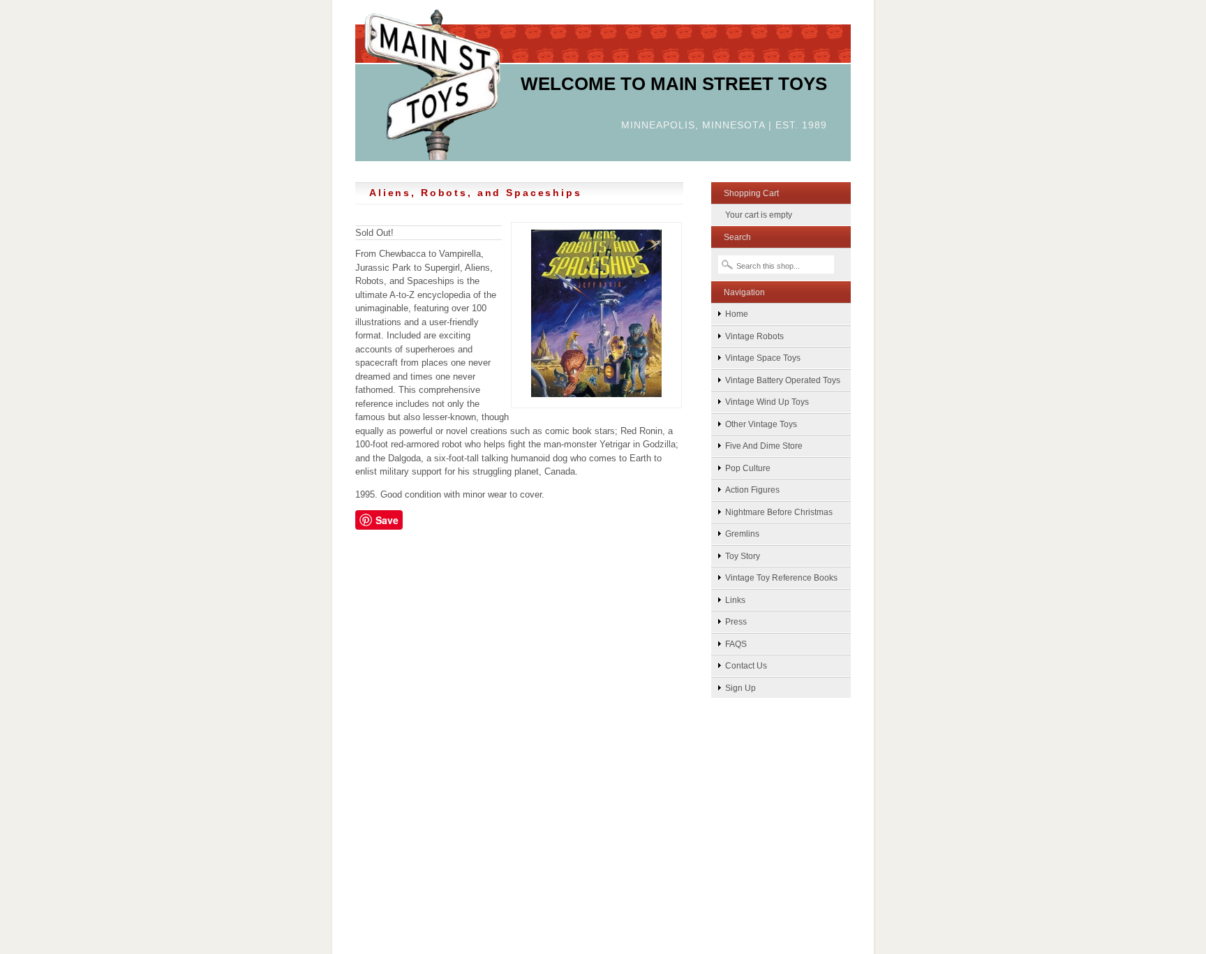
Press (736, 621)
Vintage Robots (754, 336)
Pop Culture (747, 467)
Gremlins (742, 533)
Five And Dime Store (764, 445)
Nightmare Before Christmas (779, 511)
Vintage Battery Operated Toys (782, 380)
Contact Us (746, 665)
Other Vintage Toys (761, 423)
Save (387, 520)
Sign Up (740, 687)
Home (736, 313)
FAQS (736, 643)
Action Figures (752, 489)
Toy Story (742, 555)
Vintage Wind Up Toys (767, 401)
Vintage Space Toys (763, 357)
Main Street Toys (432, 83)
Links (735, 599)
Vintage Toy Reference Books (781, 577)
